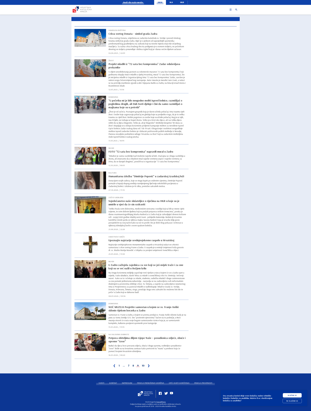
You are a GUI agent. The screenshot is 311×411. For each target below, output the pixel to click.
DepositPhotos (161, 402)
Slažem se (292, 395)
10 (143, 365)
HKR (182, 2)
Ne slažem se (292, 401)
